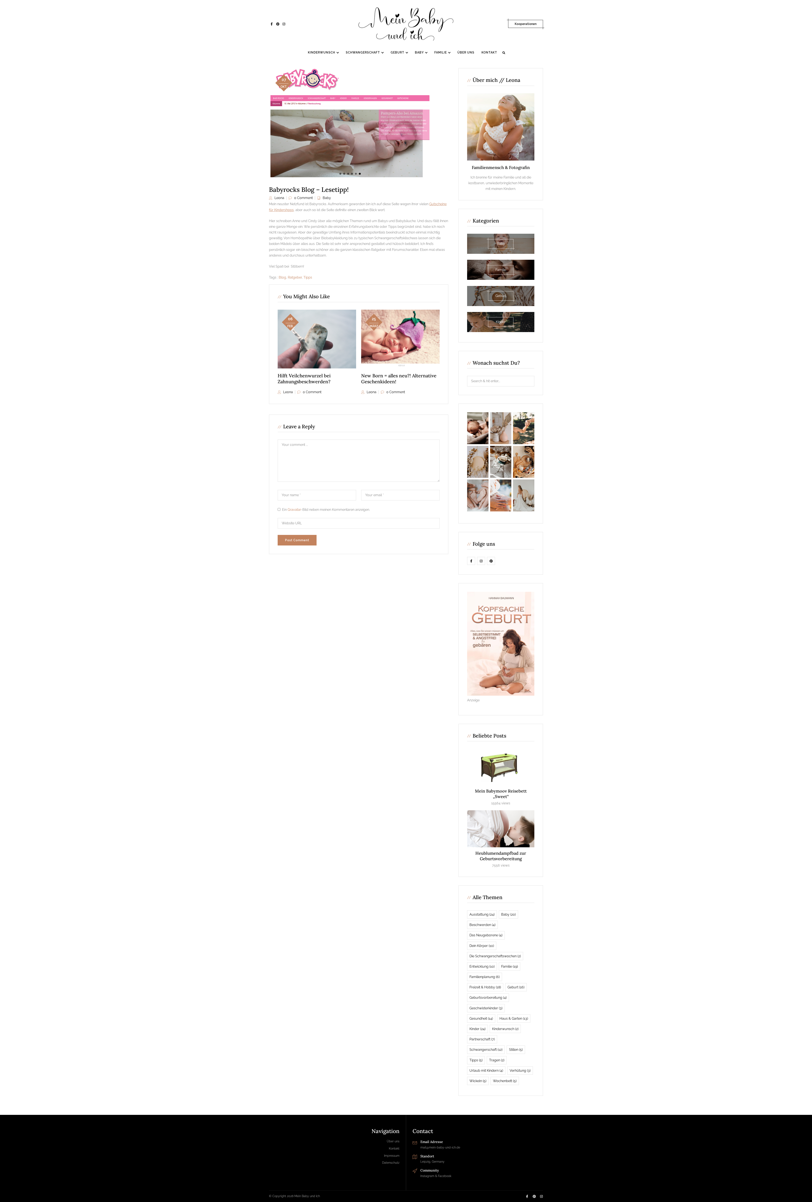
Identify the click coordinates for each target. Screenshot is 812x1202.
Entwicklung (482, 966)
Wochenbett (505, 1081)
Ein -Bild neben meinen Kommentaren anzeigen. (326, 510)
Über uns (465, 52)
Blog (282, 277)
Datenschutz (390, 1162)
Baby (419, 52)
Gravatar (294, 510)
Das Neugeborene (485, 935)
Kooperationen (525, 24)
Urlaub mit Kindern (486, 1071)
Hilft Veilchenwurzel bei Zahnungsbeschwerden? (304, 379)
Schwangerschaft (363, 52)
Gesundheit (481, 1019)
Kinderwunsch (321, 52)
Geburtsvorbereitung (488, 998)
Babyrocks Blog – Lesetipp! (309, 189)
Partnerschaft (482, 1039)
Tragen (496, 1060)
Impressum (391, 1155)
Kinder (477, 1029)
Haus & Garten (513, 1019)
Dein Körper (481, 946)
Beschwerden (482, 925)
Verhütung (520, 1071)
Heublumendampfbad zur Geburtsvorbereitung (500, 855)
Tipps (307, 277)
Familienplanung (484, 977)
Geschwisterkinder (485, 1008)
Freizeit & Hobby (485, 987)
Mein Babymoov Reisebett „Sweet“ (501, 793)
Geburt (397, 52)
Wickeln (477, 1081)
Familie (440, 52)
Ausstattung (482, 914)
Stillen (516, 1050)
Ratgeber (295, 277)
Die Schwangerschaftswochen (495, 956)
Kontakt (489, 52)
